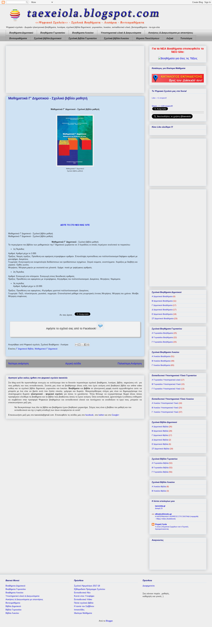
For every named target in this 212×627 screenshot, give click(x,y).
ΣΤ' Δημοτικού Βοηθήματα (163, 318)
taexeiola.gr (160, 506)
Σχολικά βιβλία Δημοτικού (47, 38)
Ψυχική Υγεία (161, 524)
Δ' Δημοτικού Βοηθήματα (162, 310)
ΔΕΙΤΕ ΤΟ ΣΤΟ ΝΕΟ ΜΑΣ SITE (75, 225)
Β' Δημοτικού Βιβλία (160, 431)
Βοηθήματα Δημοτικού (21, 32)
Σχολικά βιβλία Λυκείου (116, 38)
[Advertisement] (75, 69)
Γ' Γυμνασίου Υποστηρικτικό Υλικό (166, 389)
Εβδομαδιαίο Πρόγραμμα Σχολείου (89, 589)
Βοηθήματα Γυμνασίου (52, 32)
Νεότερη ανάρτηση (18, 363)
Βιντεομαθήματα (18, 38)
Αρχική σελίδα (73, 363)
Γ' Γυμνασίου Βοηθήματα (162, 342)
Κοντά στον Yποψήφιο (84, 596)
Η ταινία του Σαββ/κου (84, 606)
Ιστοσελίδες (79, 610)
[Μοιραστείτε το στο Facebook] (85, 344)
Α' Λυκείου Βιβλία (159, 487)
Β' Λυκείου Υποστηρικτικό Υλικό (165, 408)
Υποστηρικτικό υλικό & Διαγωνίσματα (121, 32)
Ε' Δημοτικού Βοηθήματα (162, 314)
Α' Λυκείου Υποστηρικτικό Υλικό (165, 403)
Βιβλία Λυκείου (12, 613)
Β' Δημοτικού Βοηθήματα (162, 301)
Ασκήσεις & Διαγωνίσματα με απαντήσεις (170, 32)
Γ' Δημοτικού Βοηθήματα (162, 305)
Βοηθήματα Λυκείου (83, 32)
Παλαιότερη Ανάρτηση (130, 363)
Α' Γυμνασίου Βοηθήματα (162, 333)
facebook (89, 415)
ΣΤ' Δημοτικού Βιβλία (160, 449)
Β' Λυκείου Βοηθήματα (161, 361)
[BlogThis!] (79, 344)
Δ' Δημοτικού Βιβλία (160, 440)
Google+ (115, 415)
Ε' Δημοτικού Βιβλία (160, 444)
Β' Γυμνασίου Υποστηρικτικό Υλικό (166, 384)
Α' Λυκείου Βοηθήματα (161, 356)
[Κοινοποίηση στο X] (82, 344)
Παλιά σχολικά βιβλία (83, 603)
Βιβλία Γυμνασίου (13, 610)
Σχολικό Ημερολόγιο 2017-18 (87, 586)
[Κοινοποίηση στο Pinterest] (88, 344)
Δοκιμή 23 (158, 508)
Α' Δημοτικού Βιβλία (160, 427)
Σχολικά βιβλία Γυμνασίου (83, 38)
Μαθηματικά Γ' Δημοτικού (46, 349)
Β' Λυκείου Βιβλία (159, 491)
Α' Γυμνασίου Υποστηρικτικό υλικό (166, 380)
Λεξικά (169, 38)
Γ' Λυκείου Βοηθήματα (161, 365)
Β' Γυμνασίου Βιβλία (160, 468)
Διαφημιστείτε (149, 586)
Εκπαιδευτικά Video (83, 599)
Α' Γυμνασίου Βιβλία (160, 463)
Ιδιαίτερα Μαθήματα (83, 613)
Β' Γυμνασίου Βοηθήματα (162, 337)
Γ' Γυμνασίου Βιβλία (160, 472)
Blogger (109, 621)
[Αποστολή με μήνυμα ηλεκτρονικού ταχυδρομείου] (76, 344)
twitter (101, 415)
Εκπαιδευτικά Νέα (82, 592)
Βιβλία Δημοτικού (13, 606)
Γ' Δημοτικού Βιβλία (25, 349)
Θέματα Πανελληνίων (147, 38)
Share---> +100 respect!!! (162, 106)
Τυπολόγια (186, 38)
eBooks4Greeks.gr (163, 514)
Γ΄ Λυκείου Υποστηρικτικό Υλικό (165, 412)
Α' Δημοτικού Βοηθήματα (162, 296)
